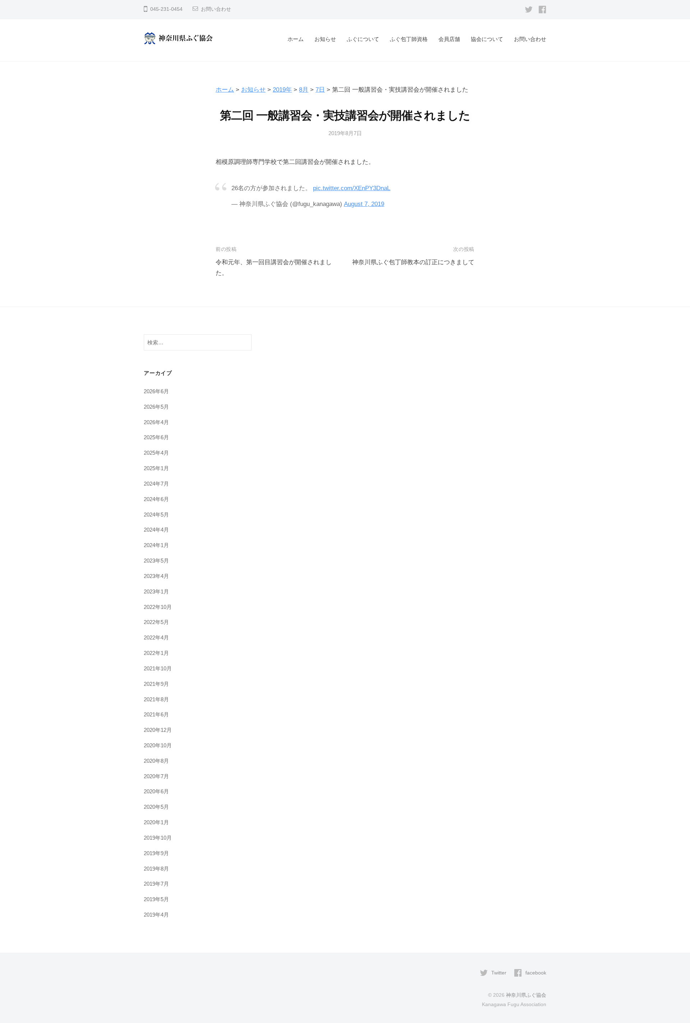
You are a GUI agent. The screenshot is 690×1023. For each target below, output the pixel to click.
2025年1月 (156, 468)
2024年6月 (156, 499)
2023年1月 (156, 591)
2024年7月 (156, 484)
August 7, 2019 (364, 204)
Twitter (498, 973)
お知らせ (325, 39)
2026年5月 (156, 407)
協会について (487, 39)
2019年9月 (156, 853)
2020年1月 (156, 822)
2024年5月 (156, 514)
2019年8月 (156, 869)
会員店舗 (449, 39)
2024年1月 (156, 545)
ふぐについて (363, 39)
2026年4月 (156, 422)
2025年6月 (156, 437)
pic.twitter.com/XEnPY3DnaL (351, 188)
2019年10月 (158, 838)
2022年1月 (156, 653)
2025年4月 (156, 453)
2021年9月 (156, 684)
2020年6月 (156, 791)
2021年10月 (158, 668)
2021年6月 (156, 714)
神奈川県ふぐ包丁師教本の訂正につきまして (413, 262)
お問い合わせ (216, 9)
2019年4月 (156, 915)
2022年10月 (158, 607)
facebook (535, 973)
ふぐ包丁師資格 (409, 39)
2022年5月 (156, 622)
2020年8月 (156, 761)
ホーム (296, 39)
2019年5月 (156, 899)
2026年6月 (156, 391)
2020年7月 (156, 776)
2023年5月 (156, 561)
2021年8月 (156, 699)
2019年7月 (156, 884)
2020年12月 (158, 730)
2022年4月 (156, 637)
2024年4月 (156, 530)
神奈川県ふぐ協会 (526, 995)
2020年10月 (158, 745)
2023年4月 (156, 576)
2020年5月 (156, 807)
